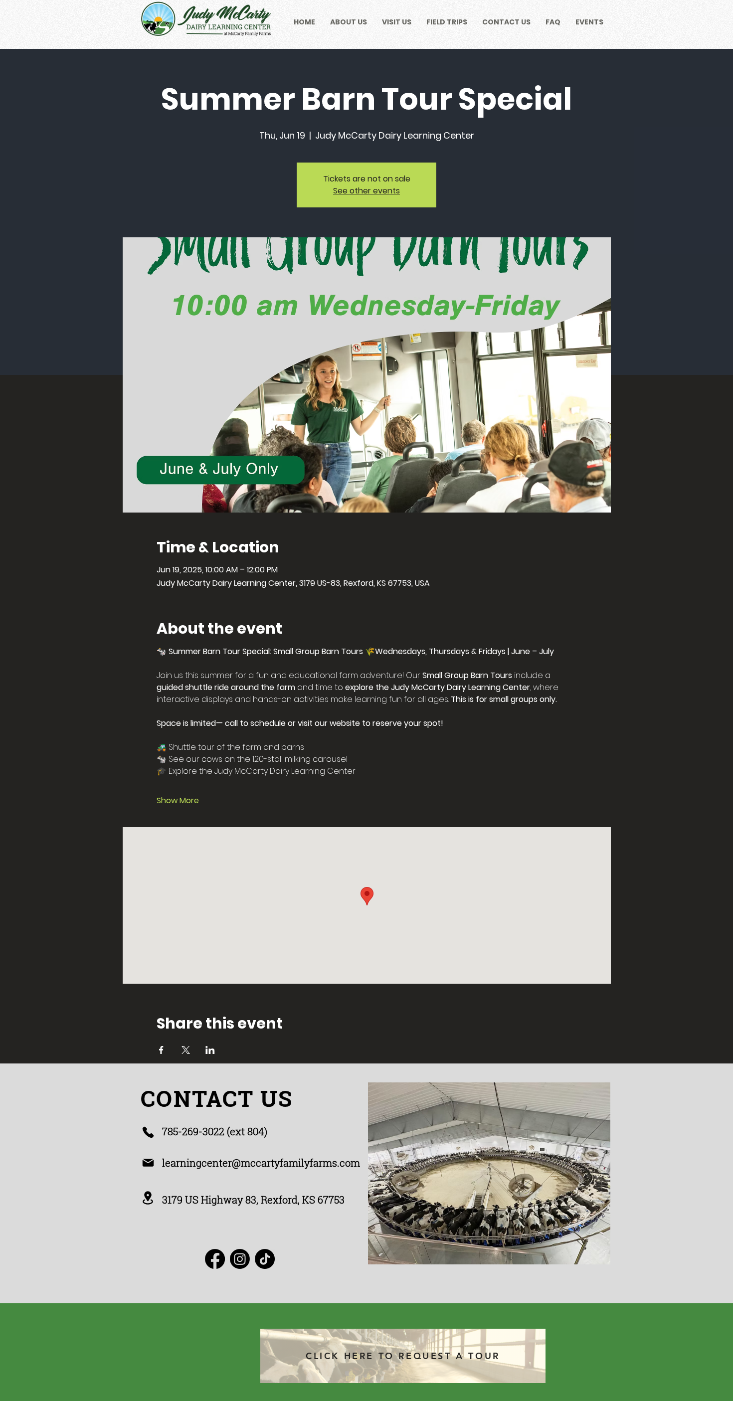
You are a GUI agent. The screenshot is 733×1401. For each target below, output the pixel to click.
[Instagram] (240, 1259)
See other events (366, 190)
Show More (178, 800)
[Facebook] (215, 1259)
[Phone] (148, 1132)
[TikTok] (265, 1259)
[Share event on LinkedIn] (210, 1050)
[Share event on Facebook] (161, 1050)
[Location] (148, 1198)
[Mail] (148, 1162)
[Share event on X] (185, 1050)
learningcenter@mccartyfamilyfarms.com (261, 1162)
